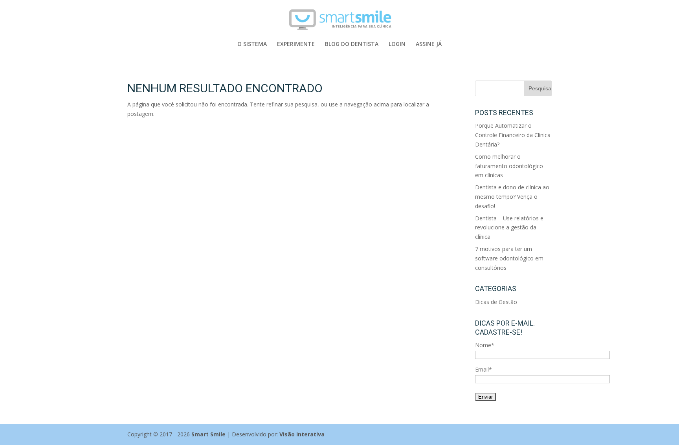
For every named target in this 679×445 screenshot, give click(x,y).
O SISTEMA (252, 44)
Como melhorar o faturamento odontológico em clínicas (509, 166)
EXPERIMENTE (296, 44)
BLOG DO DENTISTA (351, 44)
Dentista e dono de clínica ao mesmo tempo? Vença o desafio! (512, 196)
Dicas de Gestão (496, 302)
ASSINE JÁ (429, 44)
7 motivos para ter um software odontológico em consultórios (509, 258)
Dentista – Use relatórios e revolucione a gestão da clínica (509, 227)
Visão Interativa (302, 434)
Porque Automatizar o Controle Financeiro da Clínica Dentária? (513, 135)
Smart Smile (208, 434)
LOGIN (397, 44)
